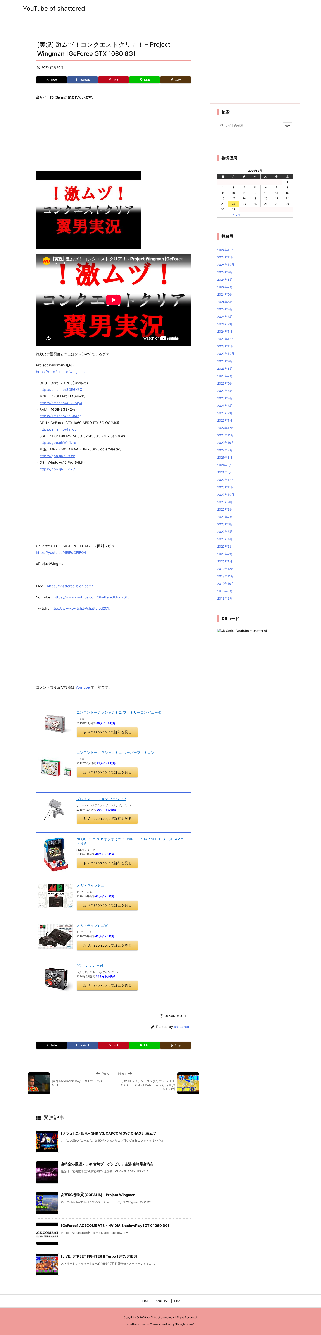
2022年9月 (225, 450)
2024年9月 (225, 272)
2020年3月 (225, 546)
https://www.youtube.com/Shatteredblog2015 (91, 597)
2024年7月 (225, 287)
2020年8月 (225, 509)
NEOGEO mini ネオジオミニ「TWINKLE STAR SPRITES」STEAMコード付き (131, 841)
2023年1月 (224, 420)
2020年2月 (225, 554)
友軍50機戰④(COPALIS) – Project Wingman (98, 1195)
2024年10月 (225, 265)
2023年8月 (225, 368)
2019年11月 (225, 576)
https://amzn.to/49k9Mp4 (61, 403)
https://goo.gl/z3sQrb (57, 456)
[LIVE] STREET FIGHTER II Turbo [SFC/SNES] (99, 1256)
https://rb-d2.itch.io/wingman (60, 371)
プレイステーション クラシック (101, 799)
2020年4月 (225, 539)
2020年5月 (225, 531)
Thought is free (184, 1324)
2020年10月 (225, 494)
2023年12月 (225, 339)
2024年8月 (225, 279)
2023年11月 (225, 346)
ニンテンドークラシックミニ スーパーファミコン (115, 752)
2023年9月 (225, 361)
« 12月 (236, 214)
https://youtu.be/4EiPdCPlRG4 (61, 552)
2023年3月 (225, 405)
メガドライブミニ (90, 885)
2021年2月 (224, 465)
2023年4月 (225, 398)
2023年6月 (225, 383)
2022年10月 (225, 442)
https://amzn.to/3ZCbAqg (61, 416)
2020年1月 (224, 561)
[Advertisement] (113, 135)
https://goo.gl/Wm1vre (58, 442)
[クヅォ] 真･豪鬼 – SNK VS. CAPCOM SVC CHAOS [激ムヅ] (109, 1133)
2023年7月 (225, 376)
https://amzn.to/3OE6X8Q (61, 389)
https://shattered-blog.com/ (70, 586)
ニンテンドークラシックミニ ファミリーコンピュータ (118, 712)
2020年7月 (225, 517)
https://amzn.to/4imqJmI (60, 429)
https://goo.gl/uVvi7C (57, 469)
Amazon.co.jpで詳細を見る (110, 732)
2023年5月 (225, 391)
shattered (181, 1027)
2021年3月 (224, 457)
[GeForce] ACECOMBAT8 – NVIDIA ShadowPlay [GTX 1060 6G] (115, 1225)
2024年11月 (225, 257)
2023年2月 (225, 413)
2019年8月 (225, 598)
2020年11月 (225, 487)
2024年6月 (225, 294)
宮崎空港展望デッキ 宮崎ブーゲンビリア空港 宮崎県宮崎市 (107, 1164)
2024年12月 (225, 250)
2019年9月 (225, 591)
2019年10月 (225, 583)
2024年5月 (225, 302)
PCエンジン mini (89, 966)
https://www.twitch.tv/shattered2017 (80, 608)
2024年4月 (225, 309)
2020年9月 (225, 502)
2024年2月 (225, 324)
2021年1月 (224, 472)
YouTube (83, 687)
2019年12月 (225, 569)
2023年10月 (225, 354)
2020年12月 (225, 480)
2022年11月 (225, 435)
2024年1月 (224, 331)
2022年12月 (225, 428)
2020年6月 (225, 524)
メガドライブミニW (92, 925)
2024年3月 (225, 316)
